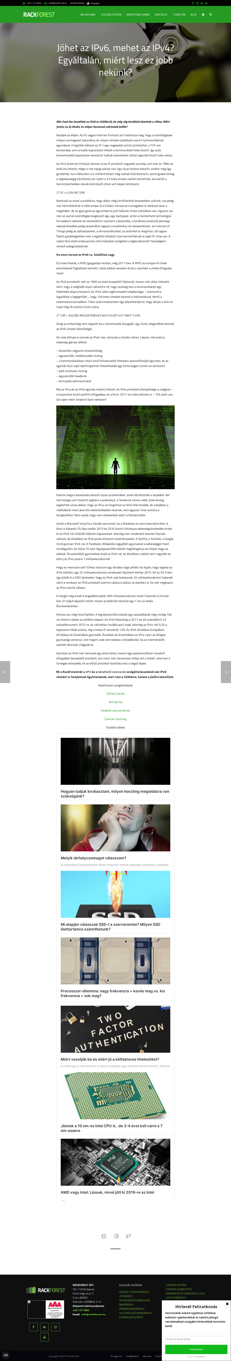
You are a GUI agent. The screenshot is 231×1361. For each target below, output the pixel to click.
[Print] (103, 1236)
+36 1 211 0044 (34, 3)
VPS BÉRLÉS (126, 1296)
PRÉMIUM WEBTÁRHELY (132, 1309)
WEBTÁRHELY (126, 1305)
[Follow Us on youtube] (44, 1337)
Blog (194, 15)
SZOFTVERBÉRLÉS (176, 1298)
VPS (88, 672)
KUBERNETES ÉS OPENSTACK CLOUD (185, 1293)
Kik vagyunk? (88, 15)
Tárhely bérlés (115, 693)
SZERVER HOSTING (176, 1285)
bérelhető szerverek (112, 672)
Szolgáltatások (111, 15)
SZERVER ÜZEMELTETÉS (179, 1289)
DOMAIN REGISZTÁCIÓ (131, 1317)
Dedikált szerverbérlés (115, 710)
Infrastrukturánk (138, 15)
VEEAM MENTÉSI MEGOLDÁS (134, 1300)
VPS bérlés (116, 702)
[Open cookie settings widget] (6, 1355)
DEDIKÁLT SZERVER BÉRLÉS (134, 1292)
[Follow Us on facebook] (33, 1327)
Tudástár (179, 15)
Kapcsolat (161, 15)
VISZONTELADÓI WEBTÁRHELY (135, 1313)
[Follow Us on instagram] (55, 1327)
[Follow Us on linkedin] (44, 1327)
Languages (94, 3)
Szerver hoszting (115, 719)
